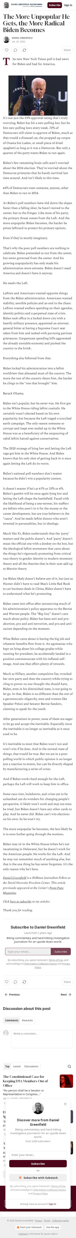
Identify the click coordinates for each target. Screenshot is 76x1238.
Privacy (38, 1220)
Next (64, 994)
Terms (47, 1220)
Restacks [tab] (27, 1020)
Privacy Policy (40, 1193)
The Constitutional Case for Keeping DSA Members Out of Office (25, 1081)
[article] (38, 1090)
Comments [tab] (11, 1020)
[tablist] (19, 1020)
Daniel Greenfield (22, 38)
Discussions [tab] (31, 1066)
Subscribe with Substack (41, 1177)
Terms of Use (58, 1186)
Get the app (52, 1227)
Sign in (68, 5)
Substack (23, 1233)
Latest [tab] (17, 1066)
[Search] (69, 1066)
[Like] (6, 50)
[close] (65, 1104)
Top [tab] (7, 1066)
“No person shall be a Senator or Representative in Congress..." (23, 1092)
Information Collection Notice (49, 1189)
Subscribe (55, 5)
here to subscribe (21, 901)
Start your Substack (31, 1227)
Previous (14, 994)
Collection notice (60, 1220)
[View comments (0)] (15, 50)
